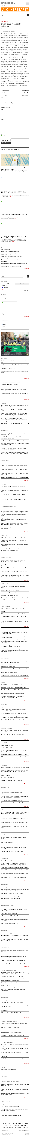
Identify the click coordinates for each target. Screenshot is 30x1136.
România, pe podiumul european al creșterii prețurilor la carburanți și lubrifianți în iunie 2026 (13, 696)
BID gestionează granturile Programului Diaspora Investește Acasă (14, 669)
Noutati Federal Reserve (7, 905)
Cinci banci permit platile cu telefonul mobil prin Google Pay (14, 963)
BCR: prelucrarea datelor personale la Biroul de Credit (13, 613)
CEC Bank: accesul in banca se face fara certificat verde (13, 1113)
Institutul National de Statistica (9, 1021)
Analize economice (6, 557)
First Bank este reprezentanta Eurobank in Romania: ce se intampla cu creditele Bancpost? (13, 841)
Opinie (5, 1125)
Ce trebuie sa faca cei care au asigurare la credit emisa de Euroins (13, 837)
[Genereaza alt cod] (2, 137)
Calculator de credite (6, 728)
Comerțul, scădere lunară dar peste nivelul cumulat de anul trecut (14, 1024)
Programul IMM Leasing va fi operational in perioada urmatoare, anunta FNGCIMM (12, 720)
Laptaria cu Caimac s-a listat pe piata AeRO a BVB (12, 1002)
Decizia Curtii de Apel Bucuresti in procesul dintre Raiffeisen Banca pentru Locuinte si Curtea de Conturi (14, 645)
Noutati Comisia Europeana (8, 970)
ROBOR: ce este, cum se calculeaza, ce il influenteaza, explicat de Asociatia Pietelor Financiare (14, 406)
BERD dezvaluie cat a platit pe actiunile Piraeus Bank (12, 893)
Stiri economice (5, 658)
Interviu (21, 1123)
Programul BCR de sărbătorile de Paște (9, 550)
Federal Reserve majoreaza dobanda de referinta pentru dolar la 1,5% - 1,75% (15, 920)
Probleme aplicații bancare (20, 1125)
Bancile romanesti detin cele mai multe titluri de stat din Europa (15, 767)
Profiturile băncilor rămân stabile (8, 463)
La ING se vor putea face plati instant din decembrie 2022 (13, 1079)
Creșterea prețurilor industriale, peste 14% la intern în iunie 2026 (14, 564)
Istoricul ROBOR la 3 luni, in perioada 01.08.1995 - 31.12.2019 (15, 423)
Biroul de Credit (5, 606)
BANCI (2, 21)
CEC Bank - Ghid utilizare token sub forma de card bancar (14, 960)
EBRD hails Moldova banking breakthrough (10, 898)
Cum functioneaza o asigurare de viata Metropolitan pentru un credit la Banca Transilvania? (14, 1059)
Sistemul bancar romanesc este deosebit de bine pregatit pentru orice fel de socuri (14, 823)
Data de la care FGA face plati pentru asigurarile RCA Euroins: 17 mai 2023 (14, 1049)
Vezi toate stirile (26, 268)
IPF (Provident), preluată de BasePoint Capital (10, 258)
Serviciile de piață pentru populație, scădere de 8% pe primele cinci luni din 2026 (14, 690)
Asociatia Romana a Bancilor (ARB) (10, 382)
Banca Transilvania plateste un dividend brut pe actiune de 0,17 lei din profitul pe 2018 (15, 1005)
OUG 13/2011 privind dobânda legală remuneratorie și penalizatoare (13, 487)
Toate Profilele (26, 316)
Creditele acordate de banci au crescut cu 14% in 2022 (13, 396)
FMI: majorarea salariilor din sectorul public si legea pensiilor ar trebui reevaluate (15, 874)
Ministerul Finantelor (6, 583)
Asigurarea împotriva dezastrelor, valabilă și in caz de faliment (14, 1052)
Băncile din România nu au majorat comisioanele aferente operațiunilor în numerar (13, 390)
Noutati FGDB (5, 787)
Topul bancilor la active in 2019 (8, 368)
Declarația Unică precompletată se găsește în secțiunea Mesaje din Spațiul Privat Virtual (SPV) (14, 598)
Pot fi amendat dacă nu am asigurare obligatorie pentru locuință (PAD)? (15, 1045)
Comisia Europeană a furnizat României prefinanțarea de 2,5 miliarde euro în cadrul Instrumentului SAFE (14, 661)
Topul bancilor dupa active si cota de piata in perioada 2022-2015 (14, 361)
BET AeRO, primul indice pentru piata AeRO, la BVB (12, 1000)
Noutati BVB (4, 997)
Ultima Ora (6, 21)
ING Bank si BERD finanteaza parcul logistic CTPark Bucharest (15, 896)
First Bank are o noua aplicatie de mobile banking (12, 851)
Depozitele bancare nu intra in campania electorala (12, 802)
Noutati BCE (4, 742)
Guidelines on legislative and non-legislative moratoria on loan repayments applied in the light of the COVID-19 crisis (14, 770)
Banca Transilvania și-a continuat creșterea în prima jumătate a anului (13, 247)
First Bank (4, 834)
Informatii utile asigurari (7, 1042)
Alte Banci (22, 283)
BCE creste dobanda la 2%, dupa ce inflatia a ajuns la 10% (14, 754)
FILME (3, 1067)
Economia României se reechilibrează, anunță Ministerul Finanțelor (13, 587)
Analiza (26, 1123)
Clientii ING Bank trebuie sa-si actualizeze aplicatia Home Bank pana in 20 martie (15, 1084)
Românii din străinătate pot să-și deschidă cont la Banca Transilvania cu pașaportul (15, 168)
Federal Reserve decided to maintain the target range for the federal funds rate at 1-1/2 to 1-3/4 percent (14, 916)
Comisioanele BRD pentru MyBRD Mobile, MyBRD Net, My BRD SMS (14, 950)
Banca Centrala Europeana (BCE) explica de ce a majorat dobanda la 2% (13, 751)
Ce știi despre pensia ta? (6, 249)
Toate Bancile (26, 328)
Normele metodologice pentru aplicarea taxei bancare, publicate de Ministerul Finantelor (15, 433)
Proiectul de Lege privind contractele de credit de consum (13, 496)
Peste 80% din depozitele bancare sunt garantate (11, 800)
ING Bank (4, 1076)
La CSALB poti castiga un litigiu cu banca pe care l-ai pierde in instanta (15, 827)
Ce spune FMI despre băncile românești (9, 860)
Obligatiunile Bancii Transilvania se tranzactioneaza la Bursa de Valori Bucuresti (15, 1009)
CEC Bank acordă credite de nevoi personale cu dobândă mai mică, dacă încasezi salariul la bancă (13, 191)
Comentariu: (3, 123)
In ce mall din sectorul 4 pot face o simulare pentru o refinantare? (12, 735)
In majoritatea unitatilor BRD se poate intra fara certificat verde (14, 1104)
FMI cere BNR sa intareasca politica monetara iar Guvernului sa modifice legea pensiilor (15, 870)
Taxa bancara (4, 430)
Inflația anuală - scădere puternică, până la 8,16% (12, 684)
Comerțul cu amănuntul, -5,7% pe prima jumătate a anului (13, 687)
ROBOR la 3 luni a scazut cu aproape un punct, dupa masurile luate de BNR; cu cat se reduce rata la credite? (14, 731)
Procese (3, 629)
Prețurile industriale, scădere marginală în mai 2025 (12, 1032)
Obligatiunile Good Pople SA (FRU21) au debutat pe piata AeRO (13, 1013)
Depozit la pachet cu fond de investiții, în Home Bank (14, 214)
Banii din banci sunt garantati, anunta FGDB (10, 790)
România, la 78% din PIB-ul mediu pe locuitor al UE (12, 1035)
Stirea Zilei (4, 1123)
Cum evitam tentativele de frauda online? (10, 1081)
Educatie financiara (13, 1123)
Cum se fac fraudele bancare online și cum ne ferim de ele (13, 816)
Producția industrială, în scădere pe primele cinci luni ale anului (15, 1030)
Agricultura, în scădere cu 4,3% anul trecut (10, 1027)
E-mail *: (2, 113)
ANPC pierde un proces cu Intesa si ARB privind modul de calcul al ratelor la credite (14, 633)
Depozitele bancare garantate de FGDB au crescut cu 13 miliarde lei (13, 793)
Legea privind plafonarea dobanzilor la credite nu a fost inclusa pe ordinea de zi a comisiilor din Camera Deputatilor (14, 523)
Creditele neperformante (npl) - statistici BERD (11, 887)
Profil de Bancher (5, 295)
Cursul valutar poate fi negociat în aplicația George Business (12, 256)
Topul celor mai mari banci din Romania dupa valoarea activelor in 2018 (15, 371)
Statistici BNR (5, 460)
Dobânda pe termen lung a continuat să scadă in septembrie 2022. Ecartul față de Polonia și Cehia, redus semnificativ (14, 757)
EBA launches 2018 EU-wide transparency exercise (12, 780)
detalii (22, 172)
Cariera (3, 1127)
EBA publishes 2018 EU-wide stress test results (11, 777)
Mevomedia (27, 1134)
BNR (8, 283)
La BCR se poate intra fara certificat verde (10, 1106)
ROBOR (3, 403)
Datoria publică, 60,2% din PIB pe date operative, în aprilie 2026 (14, 572)
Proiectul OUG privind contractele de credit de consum (13, 494)
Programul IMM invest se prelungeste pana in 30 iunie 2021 (14, 713)
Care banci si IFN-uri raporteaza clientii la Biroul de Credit (14, 616)
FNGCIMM (4, 704)
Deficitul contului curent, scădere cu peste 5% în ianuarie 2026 (14, 477)
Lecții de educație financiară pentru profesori (10, 387)
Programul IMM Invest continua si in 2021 (10, 707)
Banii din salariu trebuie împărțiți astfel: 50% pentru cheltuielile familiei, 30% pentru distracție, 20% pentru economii (15, 813)
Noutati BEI (4, 930)
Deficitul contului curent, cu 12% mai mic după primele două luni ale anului (14, 474)
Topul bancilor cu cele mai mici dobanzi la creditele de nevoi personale (14, 365)
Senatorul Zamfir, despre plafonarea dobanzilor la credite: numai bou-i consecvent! (15, 527)
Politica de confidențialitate (24, 1130)
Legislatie (3, 484)
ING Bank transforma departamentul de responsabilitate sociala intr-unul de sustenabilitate (15, 1093)
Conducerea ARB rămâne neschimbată (9, 384)
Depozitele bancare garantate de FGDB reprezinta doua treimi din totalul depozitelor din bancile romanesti (14, 797)
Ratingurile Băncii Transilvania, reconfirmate (9, 254)
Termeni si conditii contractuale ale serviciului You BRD (13, 954)
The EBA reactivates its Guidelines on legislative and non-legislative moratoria (13, 774)
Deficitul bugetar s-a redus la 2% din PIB (10, 590)
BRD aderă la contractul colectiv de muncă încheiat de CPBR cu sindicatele (14, 544)
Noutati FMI (4, 858)
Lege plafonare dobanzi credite (9, 506)
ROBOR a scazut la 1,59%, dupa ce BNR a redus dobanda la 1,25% (14, 410)
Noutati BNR (10, 1127)
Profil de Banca (5, 320)
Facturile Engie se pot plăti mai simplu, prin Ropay (10, 251)
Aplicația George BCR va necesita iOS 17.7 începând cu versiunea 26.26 (13, 541)
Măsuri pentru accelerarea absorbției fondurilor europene (13, 592)
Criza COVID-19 (5, 1101)
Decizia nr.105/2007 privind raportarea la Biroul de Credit (13, 499)
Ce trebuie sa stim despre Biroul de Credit (10, 618)
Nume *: (2, 109)
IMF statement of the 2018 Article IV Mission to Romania (13, 877)
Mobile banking (5, 947)
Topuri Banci (4, 358)
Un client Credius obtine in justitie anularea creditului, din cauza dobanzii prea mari (13, 636)
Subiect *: (3, 119)
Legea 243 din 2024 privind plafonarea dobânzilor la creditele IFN (14, 491)
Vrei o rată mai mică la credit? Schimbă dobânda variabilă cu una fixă (14, 819)
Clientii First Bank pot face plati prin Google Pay (11, 844)
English (8, 273)
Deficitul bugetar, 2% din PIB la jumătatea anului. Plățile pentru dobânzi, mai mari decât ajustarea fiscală (15, 576)
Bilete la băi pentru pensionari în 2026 (9, 595)
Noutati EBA (4, 765)
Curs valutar (4, 281)
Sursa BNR (26, 290)
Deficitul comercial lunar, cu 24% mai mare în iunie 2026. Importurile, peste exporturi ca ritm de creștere (13, 560)
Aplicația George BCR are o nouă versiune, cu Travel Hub (13, 537)
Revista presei (18, 1127)
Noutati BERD (5, 884)
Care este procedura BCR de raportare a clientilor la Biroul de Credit (14, 622)
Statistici (3, 682)
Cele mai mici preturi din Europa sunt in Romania (12, 976)
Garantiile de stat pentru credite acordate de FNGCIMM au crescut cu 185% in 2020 (14, 710)
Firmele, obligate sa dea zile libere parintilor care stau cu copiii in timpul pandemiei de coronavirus (14, 1109)
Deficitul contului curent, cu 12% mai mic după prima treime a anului (14, 470)
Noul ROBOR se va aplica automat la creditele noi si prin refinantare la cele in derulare (13, 437)
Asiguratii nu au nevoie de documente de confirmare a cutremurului (13, 1055)
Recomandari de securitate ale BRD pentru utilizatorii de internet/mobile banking (13, 957)
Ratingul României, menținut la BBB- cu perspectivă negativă (14, 675)
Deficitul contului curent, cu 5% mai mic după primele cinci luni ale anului (14, 466)
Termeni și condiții (4, 1130)
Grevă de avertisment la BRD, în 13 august (9, 252)
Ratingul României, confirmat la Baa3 (9, 672)
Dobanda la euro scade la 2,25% (8, 745)
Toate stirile (26, 378)
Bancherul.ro (7, 28)
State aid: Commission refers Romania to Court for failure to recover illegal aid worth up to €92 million (14, 979)
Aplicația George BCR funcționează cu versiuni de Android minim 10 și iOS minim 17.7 (13, 237)
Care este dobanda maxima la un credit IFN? (10, 509)
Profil (10, 1125)
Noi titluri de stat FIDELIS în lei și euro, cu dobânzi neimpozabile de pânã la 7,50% (12, 665)
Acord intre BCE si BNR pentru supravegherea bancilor (13, 747)
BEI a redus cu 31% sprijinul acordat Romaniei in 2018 (13, 933)
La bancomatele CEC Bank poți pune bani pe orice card (11, 266)
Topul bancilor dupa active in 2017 (8, 375)
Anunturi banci (5, 535)
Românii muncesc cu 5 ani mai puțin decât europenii (12, 693)
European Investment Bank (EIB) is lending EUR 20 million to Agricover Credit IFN (14, 940)
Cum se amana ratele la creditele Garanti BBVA (11, 1115)
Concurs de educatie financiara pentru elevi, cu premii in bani (14, 393)
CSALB (3, 809)
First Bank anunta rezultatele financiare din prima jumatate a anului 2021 (14, 848)
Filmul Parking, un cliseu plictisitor (8, 1069)
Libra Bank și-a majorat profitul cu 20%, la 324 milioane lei (14, 548)
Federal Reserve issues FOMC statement (9, 923)
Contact (22, 273)
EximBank (3, 324)
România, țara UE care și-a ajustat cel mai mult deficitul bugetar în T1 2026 (15, 568)
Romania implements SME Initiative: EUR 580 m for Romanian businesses (14, 936)
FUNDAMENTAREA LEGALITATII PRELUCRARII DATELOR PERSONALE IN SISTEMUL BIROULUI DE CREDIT (13, 610)
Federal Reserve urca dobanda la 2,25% (9, 913)
